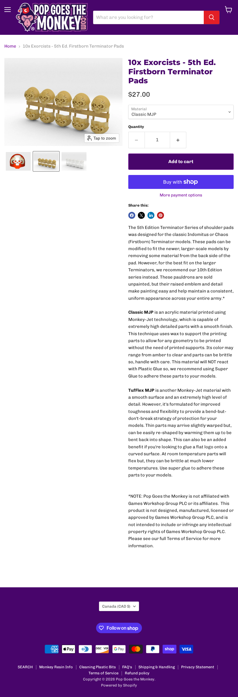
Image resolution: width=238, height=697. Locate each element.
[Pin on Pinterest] (160, 215)
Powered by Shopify (119, 685)
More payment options (181, 195)
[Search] (211, 17)
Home (10, 46)
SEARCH (25, 667)
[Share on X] (141, 215)
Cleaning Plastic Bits (97, 667)
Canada (116, 606)
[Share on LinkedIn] (150, 215)
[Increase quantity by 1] (178, 140)
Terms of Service (103, 673)
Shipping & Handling (156, 667)
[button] (18, 161)
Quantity (136, 126)
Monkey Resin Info (56, 667)
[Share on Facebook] (131, 215)
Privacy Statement (197, 667)
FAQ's (127, 667)
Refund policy (137, 673)
